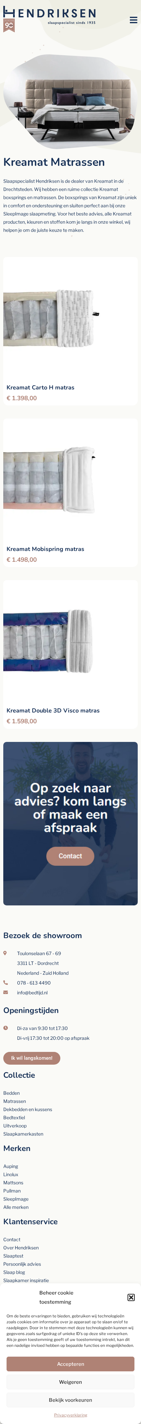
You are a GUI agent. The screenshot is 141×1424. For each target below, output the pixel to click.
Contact (11, 1239)
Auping (10, 1166)
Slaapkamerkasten (23, 1134)
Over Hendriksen (21, 1247)
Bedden (11, 1093)
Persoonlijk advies (22, 1264)
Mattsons (13, 1182)
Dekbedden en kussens (27, 1109)
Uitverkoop (15, 1125)
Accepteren (70, 1364)
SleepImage (16, 1199)
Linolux (10, 1174)
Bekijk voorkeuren (70, 1400)
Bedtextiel (14, 1117)
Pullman (12, 1190)
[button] (131, 1297)
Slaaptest (13, 1256)
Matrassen (14, 1101)
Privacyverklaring (70, 1415)
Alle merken (16, 1207)
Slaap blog (14, 1272)
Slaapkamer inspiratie (26, 1280)
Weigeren (70, 1382)
